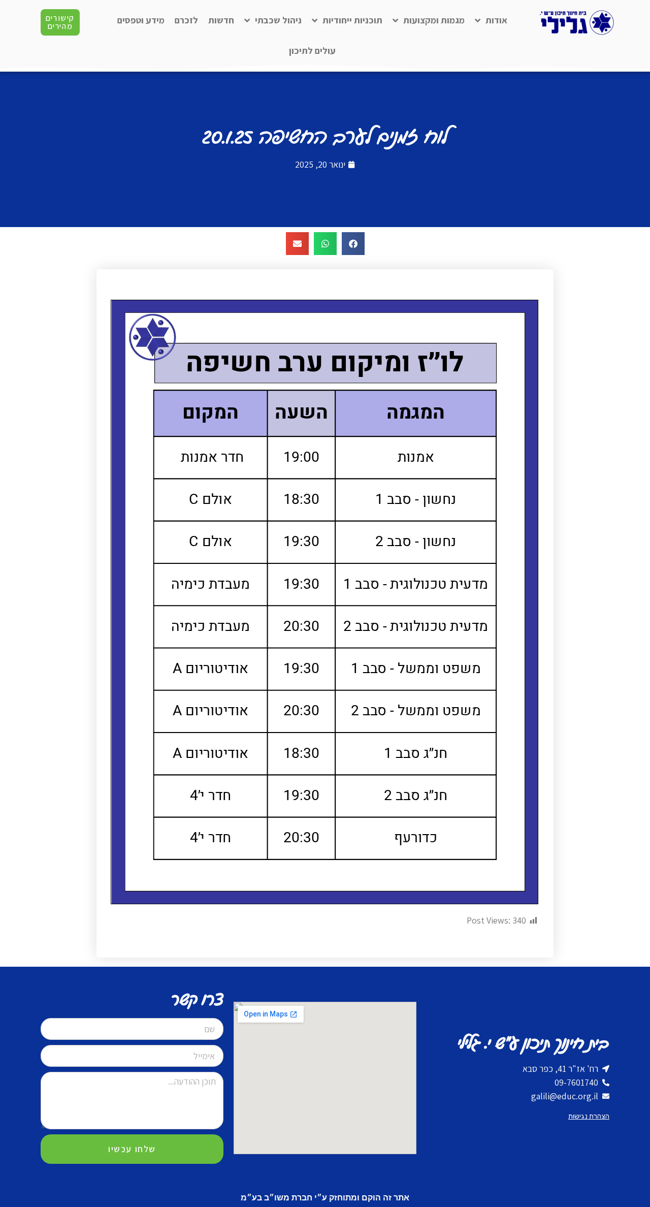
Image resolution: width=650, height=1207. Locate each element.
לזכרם (186, 20)
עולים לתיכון (312, 50)
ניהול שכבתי (278, 20)
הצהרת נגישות (588, 1116)
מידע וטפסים (141, 20)
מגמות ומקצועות (434, 20)
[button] (353, 243)
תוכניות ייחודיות (352, 20)
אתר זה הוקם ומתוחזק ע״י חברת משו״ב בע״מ (325, 1197)
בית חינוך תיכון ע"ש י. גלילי (533, 1043)
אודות (496, 20)
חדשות (221, 20)
